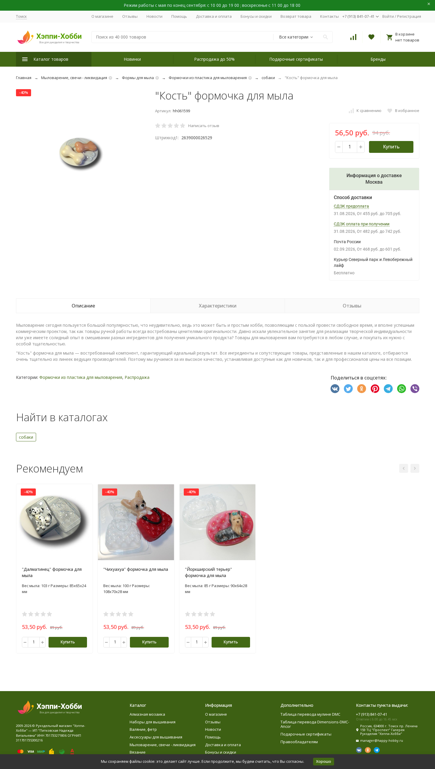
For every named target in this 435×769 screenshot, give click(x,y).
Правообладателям (299, 741)
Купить (391, 146)
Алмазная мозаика (147, 714)
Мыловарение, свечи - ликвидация (74, 77)
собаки (268, 77)
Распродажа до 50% (214, 59)
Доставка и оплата (214, 16)
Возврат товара (296, 16)
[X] (348, 388)
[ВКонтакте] (335, 388)
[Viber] (414, 388)
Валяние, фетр (143, 729)
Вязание (138, 752)
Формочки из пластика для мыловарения (208, 77)
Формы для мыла (138, 77)
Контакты (329, 16)
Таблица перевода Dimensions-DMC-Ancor (315, 724)
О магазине (102, 16)
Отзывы (130, 16)
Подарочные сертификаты (296, 59)
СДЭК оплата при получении (361, 224)
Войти (388, 16)
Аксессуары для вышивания (156, 737)
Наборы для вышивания (152, 722)
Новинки (132, 59)
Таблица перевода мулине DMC (310, 714)
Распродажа (137, 377)
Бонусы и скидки (256, 16)
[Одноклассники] (361, 388)
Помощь (179, 16)
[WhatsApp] (401, 388)
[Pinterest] (374, 388)
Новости (154, 16)
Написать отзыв (203, 125)
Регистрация (409, 16)
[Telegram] (388, 388)
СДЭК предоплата (351, 206)
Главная (23, 77)
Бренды (378, 59)
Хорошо (323, 761)
